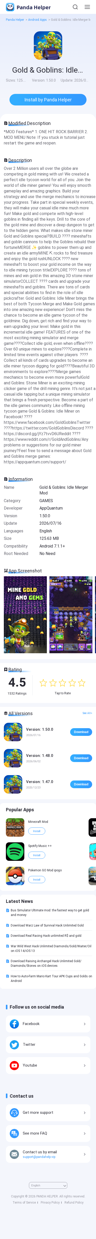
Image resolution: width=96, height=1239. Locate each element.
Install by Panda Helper (48, 99)
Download (81, 732)
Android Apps (37, 20)
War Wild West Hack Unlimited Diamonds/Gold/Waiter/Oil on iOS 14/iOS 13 (51, 948)
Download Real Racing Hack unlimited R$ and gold (46, 936)
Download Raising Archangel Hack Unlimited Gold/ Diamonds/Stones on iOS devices (46, 963)
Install (36, 831)
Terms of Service (24, 1202)
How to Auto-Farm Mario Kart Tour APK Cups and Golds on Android (51, 978)
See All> (87, 713)
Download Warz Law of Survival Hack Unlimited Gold (47, 925)
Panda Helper (33, 7)
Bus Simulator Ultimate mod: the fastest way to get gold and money (50, 913)
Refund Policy (74, 1202)
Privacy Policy (50, 1202)
